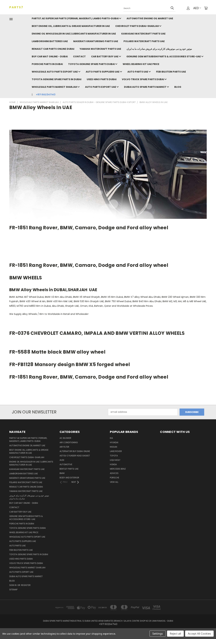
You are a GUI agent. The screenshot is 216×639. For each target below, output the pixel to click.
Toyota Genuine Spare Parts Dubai (91, 64)
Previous (207, 628)
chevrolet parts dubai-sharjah (137, 26)
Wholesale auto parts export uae (55, 71)
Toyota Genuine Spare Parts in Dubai (56, 79)
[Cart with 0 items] (206, 8)
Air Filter (64, 446)
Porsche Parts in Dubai (47, 64)
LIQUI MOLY (115, 460)
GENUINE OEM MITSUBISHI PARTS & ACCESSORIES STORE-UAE (163, 56)
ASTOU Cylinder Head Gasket (75, 455)
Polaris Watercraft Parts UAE (144, 41)
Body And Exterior (69, 477)
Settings (157, 633)
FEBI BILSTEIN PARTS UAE (171, 71)
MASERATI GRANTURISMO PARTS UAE (95, 41)
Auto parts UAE (138, 71)
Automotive (66, 464)
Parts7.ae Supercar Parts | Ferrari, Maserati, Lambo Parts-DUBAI (75, 18)
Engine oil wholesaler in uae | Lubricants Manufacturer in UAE (74, 33)
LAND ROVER (116, 451)
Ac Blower (65, 438)
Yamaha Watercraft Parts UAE (100, 49)
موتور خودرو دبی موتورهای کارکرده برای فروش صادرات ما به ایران (159, 49)
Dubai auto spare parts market (145, 87)
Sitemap (13, 589)
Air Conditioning (69, 442)
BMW (62, 473)
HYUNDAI (114, 442)
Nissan (113, 446)
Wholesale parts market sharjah (55, 87)
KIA (111, 438)
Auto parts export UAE (101, 87)
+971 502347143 (45, 94)
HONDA (113, 464)
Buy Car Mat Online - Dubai (50, 56)
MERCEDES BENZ (118, 468)
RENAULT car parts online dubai (53, 49)
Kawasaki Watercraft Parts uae (143, 33)
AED (196, 8)
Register (26, 585)
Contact (79, 56)
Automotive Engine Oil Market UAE (150, 18)
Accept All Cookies (199, 633)
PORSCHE (114, 477)
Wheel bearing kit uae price (141, 64)
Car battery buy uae (105, 56)
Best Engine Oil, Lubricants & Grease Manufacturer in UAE (71, 26)
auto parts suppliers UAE (103, 71)
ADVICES (114, 473)
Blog (177, 87)
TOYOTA (114, 455)
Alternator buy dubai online (75, 451)
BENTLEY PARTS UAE (69, 468)
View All (114, 482)
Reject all (175, 633)
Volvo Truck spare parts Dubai (143, 79)
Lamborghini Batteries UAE (50, 41)
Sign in (13, 585)
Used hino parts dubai (101, 79)
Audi (62, 460)
